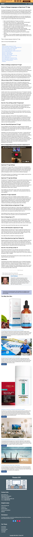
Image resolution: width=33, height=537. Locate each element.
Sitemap (3, 511)
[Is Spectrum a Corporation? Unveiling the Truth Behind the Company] (16, 386)
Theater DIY (2, 3)
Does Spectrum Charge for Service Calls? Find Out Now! (10, 356)
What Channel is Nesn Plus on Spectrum (10, 273)
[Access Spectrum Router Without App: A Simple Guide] (16, 455)
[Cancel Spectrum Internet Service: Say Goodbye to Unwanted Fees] (16, 313)
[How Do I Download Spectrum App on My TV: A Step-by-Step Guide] (16, 428)
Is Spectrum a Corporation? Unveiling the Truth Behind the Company (13, 409)
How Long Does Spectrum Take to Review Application (12, 274)
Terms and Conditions (5, 510)
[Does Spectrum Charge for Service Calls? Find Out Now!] (16, 347)
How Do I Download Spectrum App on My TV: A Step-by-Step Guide (12, 439)
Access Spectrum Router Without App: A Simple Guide (10, 465)
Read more (4, 337)
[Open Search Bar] (26, 4)
